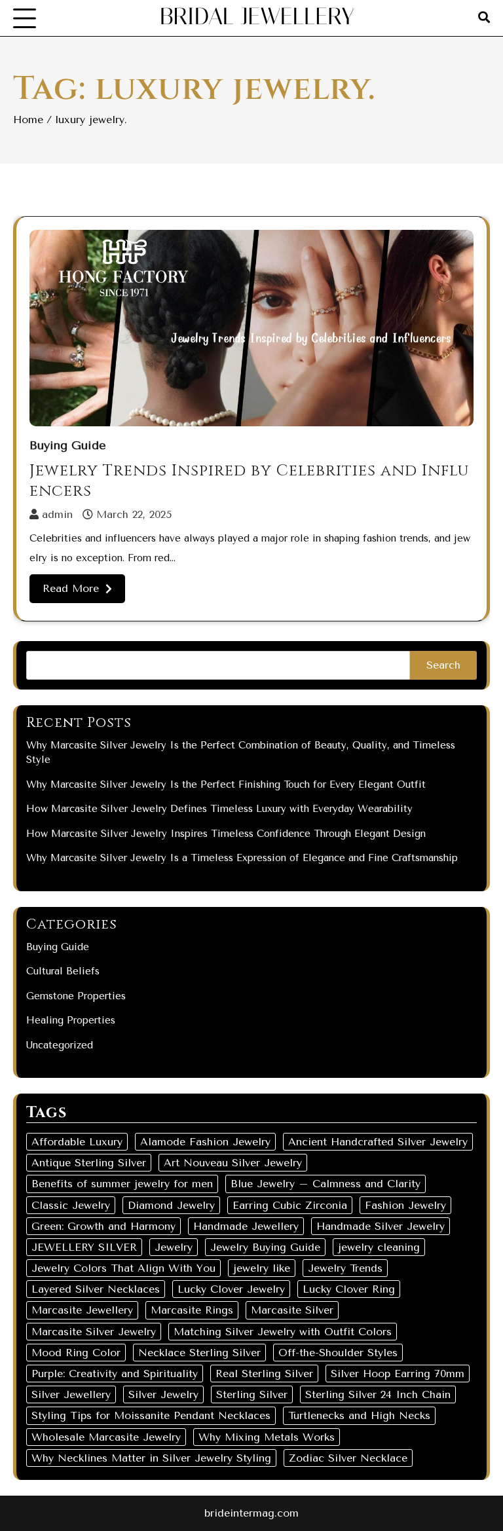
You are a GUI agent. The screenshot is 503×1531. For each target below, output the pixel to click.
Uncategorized (59, 1045)
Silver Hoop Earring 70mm (397, 1373)
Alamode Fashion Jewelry (205, 1141)
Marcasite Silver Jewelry (93, 1331)
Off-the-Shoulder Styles (338, 1352)
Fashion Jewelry (405, 1205)
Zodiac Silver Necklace (348, 1458)
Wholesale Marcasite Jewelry (106, 1437)
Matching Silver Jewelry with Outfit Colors (283, 1331)
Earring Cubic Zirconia (290, 1205)
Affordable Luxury (76, 1141)
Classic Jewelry (70, 1205)
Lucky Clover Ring (349, 1289)
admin (57, 514)
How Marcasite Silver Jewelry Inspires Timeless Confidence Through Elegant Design (226, 833)
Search (443, 665)
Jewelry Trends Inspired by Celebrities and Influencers (249, 481)
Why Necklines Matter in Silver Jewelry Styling (151, 1458)
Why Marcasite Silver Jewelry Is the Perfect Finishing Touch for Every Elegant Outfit (226, 784)
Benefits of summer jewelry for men (122, 1183)
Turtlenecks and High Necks (359, 1415)
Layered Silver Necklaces (95, 1289)
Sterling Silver (252, 1394)
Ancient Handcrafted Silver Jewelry (378, 1141)
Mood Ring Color (76, 1352)
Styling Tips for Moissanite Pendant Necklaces (150, 1415)
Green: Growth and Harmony (103, 1226)
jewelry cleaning (379, 1247)
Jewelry (174, 1247)
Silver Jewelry (163, 1394)
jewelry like (261, 1268)
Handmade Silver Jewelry (380, 1226)
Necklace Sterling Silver (199, 1352)
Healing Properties (70, 1020)
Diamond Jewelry (171, 1205)
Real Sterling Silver (264, 1373)
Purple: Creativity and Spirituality (114, 1373)
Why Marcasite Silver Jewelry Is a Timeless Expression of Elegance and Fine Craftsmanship (242, 858)
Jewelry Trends (345, 1268)
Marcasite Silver (292, 1310)
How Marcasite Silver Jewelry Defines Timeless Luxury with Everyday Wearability (219, 809)
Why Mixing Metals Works (266, 1437)
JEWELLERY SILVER (84, 1247)
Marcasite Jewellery (82, 1310)
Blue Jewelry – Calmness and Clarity (325, 1183)
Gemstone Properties (76, 996)
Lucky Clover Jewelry (231, 1289)
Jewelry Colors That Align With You (123, 1268)
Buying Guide (67, 445)
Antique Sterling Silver (88, 1162)
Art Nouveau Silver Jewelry (233, 1162)
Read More (71, 588)
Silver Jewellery (71, 1394)
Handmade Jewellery (246, 1226)
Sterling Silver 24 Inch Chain (378, 1394)
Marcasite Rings (192, 1310)
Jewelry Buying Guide (265, 1247)
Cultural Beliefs (63, 971)
